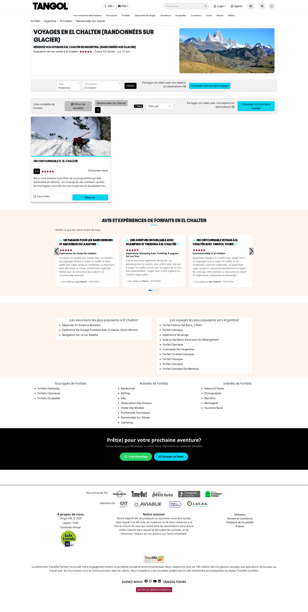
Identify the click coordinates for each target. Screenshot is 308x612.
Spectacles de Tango (145, 15)
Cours (209, 15)
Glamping (127, 422)
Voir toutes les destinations (87, 15)
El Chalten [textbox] (90, 87)
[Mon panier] (262, 6)
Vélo (123, 398)
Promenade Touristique (135, 412)
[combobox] (68, 85)
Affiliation (240, 514)
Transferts (165, 15)
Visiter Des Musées (132, 408)
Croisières (196, 15)
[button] (186, 6)
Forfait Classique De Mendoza (181, 368)
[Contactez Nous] (251, 6)
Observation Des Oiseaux (136, 403)
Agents (238, 6)
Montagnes (211, 403)
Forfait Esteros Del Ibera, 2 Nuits (182, 325)
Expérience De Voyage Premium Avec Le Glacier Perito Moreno (100, 330)
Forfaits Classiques (49, 393)
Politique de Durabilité (239, 522)
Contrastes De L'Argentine (178, 349)
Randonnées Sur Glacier (135, 417)
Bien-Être (209, 398)
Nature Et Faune (214, 388)
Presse (240, 526)
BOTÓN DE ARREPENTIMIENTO (154, 589)
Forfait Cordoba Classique (178, 354)
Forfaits (126, 15)
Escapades (180, 15)
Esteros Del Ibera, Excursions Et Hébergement (191, 339)
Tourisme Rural (213, 408)
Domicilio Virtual (70, 527)
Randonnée (128, 388)
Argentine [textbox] (64, 87)
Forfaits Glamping (48, 388)
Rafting (125, 393)
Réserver (90, 197)
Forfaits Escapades (49, 398)
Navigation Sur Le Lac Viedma (80, 335)
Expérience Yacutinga (175, 335)
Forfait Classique (173, 330)
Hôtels (220, 15)
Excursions (111, 15)
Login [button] (220, 6)
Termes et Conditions (240, 518)
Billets (231, 15)
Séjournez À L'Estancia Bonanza (81, 325)
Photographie (212, 393)
